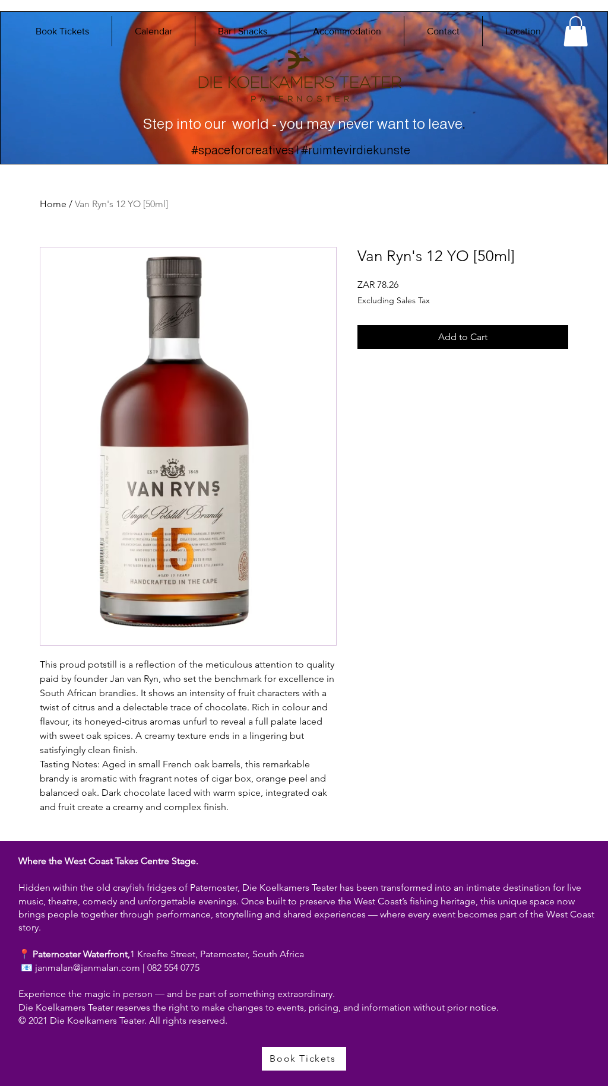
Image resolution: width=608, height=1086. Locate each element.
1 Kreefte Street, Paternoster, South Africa (217, 954)
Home (53, 203)
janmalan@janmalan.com (87, 967)
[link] (575, 31)
